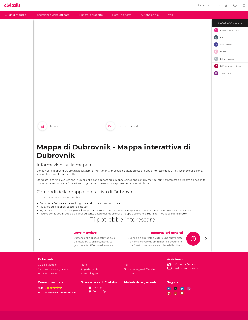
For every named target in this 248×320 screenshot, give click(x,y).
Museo (223, 52)
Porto (222, 37)
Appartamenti (89, 269)
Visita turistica (226, 44)
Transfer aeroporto (91, 15)
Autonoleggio (150, 15)
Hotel (84, 264)
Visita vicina (225, 73)
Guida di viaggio (15, 15)
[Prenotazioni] (226, 5)
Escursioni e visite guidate (52, 15)
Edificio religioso (227, 59)
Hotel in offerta (121, 15)
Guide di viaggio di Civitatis (139, 269)
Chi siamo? (130, 273)
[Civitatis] (45, 315)
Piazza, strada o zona (229, 30)
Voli (170, 15)
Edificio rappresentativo (230, 66)
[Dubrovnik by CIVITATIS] (13, 5)
